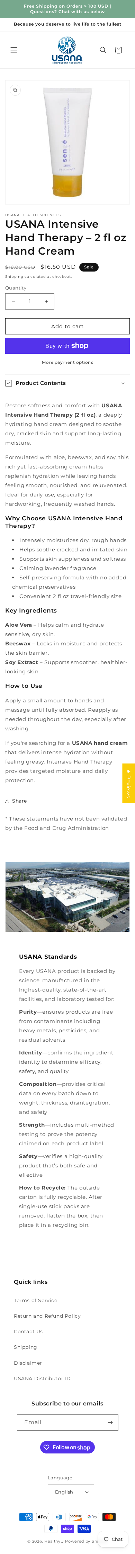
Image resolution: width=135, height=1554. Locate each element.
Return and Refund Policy (47, 1316)
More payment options (67, 362)
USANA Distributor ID (42, 1378)
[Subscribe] (110, 1422)
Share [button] (19, 801)
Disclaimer (28, 1363)
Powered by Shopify (86, 1541)
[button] (13, 50)
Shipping (14, 276)
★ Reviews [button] (128, 783)
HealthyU (54, 1541)
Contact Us (28, 1331)
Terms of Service (35, 1300)
